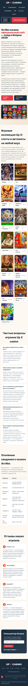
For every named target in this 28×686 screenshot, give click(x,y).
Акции (14, 14)
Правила (23, 668)
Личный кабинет (5, 19)
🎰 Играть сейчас (5, 97)
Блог (4, 7)
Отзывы (17, 668)
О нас (11, 668)
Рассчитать (9, 646)
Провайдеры (7, 10)
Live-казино (22, 7)
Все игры (21, 10)
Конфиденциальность (14, 671)
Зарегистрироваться (19, 20)
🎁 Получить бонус (19, 97)
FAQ (15, 10)
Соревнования (12, 7)
